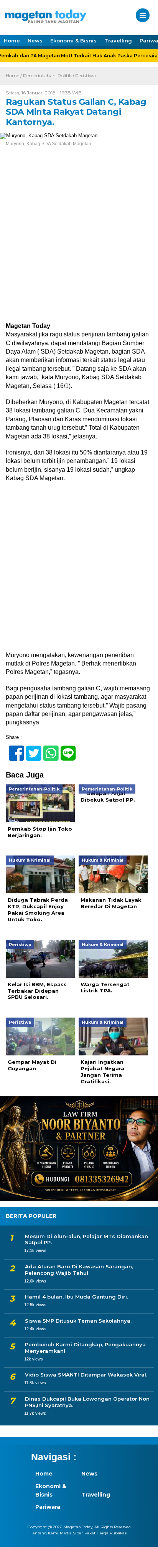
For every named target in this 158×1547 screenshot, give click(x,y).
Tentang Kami (44, 1533)
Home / (14, 75)
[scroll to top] (145, 1536)
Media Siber (71, 1533)
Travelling (118, 40)
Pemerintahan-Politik (47, 75)
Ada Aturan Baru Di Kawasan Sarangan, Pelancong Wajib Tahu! (79, 1269)
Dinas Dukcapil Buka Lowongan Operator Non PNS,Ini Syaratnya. (87, 1402)
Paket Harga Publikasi (105, 1533)
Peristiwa (85, 75)
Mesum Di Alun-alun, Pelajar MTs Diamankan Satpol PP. (86, 1239)
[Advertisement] (79, 240)
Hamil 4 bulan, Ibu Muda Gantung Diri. (76, 1297)
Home (12, 40)
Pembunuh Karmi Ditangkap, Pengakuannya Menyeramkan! (85, 1347)
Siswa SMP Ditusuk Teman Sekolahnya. (78, 1321)
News (35, 40)
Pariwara (47, 1506)
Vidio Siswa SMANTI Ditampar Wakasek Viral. (86, 1375)
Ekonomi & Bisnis (73, 40)
